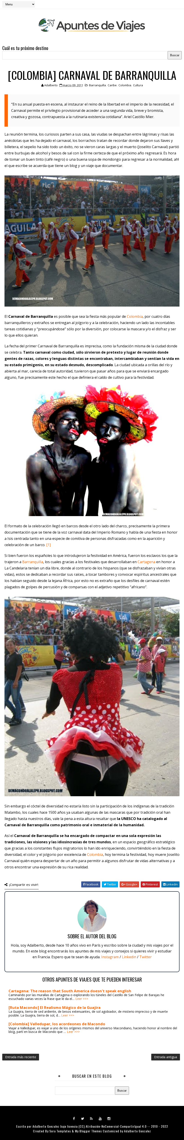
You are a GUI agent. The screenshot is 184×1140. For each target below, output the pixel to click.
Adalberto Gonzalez (46, 1126)
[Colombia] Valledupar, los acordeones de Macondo (57, 1023)
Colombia (124, 85)
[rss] (91, 1118)
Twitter (145, 956)
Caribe (112, 85)
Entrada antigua (165, 1057)
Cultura (138, 85)
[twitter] (82, 1118)
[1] (48, 544)
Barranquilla (97, 85)
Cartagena (146, 561)
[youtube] (100, 1118)
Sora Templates (60, 1131)
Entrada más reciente (20, 1057)
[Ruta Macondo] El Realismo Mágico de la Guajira (55, 1007)
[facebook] (74, 1118)
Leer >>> (81, 999)
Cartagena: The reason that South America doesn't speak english (70, 990)
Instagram (110, 956)
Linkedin (129, 956)
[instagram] (109, 1118)
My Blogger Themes (88, 1131)
